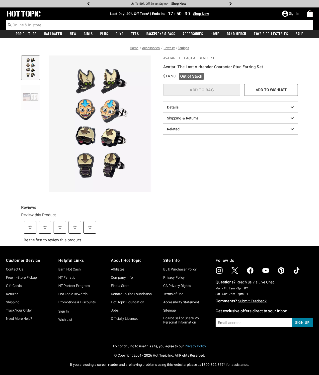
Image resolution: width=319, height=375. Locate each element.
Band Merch (236, 34)
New (73, 34)
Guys (119, 34)
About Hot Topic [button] (126, 260)
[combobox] (159, 25)
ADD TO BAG (202, 90)
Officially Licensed (125, 319)
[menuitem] (310, 13)
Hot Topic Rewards (72, 294)
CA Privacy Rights (177, 286)
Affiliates (117, 269)
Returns (12, 294)
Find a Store (120, 286)
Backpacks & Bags (160, 34)
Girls (88, 34)
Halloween (53, 34)
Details (173, 107)
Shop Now (178, 3)
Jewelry (169, 48)
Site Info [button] (171, 260)
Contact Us (14, 269)
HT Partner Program (74, 286)
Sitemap (169, 310)
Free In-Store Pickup (21, 277)
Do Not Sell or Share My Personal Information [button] (181, 320)
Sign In (63, 311)
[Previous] (88, 4)
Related (173, 129)
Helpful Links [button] (71, 260)
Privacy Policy (174, 277)
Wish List (65, 319)
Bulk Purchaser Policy (180, 269)
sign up (302, 322)
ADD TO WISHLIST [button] (271, 90)
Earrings (183, 48)
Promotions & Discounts (77, 302)
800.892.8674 (215, 365)
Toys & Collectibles (271, 34)
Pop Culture (26, 34)
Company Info (122, 277)
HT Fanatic (66, 277)
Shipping (12, 302)
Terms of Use (173, 294)
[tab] (32, 70)
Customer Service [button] (23, 260)
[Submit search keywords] (9, 25)
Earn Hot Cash (69, 269)
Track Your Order (19, 310)
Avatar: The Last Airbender (187, 58)
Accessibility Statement (181, 302)
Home (215, 34)
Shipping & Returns (183, 118)
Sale (299, 34)
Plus (104, 34)
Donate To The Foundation (131, 294)
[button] (291, 13)
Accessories (193, 34)
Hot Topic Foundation (127, 302)
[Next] (230, 4)
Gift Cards (14, 286)
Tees (135, 34)
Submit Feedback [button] (252, 301)
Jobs (115, 310)
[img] (219, 270)
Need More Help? (19, 319)
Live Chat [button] (266, 282)
